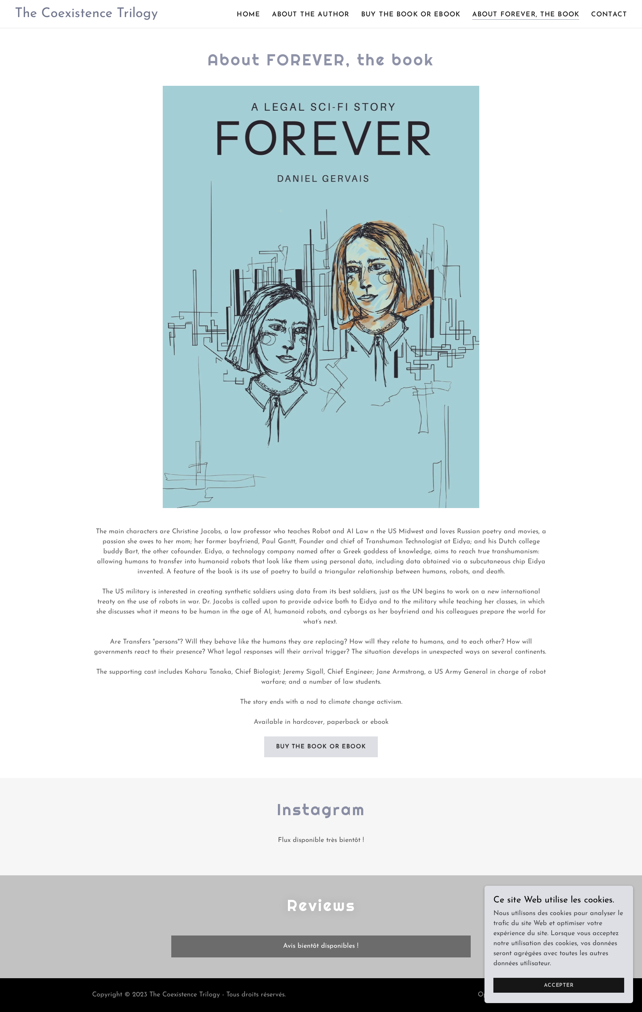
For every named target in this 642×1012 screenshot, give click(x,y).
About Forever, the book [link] (525, 15)
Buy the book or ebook (321, 747)
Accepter (559, 985)
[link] (86, 15)
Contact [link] (609, 15)
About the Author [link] (310, 15)
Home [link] (248, 15)
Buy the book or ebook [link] (410, 15)
